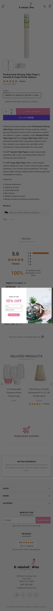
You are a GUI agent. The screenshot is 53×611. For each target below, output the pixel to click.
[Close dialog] (49, 289)
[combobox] (13, 306)
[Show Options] (21, 306)
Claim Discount (14, 315)
